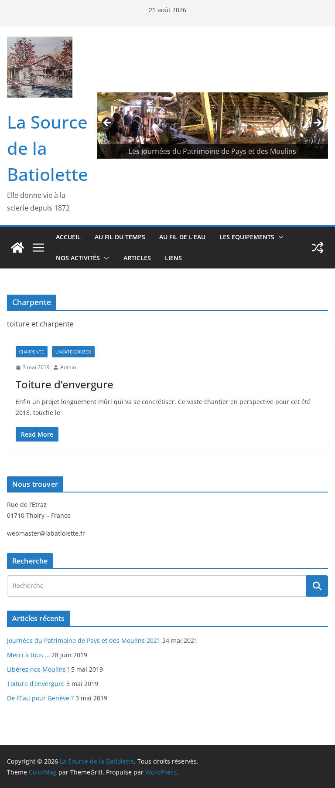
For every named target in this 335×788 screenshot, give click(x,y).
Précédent (107, 123)
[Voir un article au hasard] (317, 247)
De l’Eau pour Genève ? (40, 698)
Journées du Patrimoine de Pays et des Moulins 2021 (84, 640)
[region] (212, 125)
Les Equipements (246, 237)
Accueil (68, 237)
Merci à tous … (28, 655)
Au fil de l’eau (182, 237)
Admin (68, 367)
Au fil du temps (120, 237)
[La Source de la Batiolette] (17, 247)
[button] (279, 237)
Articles (137, 258)
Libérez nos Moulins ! (38, 669)
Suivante (317, 123)
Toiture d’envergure (64, 384)
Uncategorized (73, 352)
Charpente (31, 352)
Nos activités (78, 258)
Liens (173, 258)
